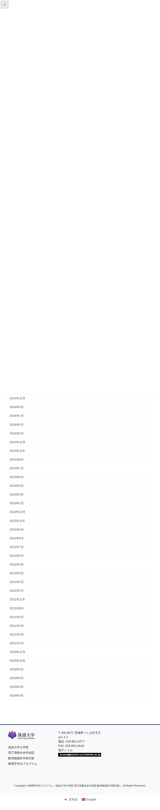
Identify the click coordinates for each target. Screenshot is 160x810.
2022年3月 (17, 573)
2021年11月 (17, 599)
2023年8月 (17, 459)
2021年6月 (17, 617)
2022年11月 (17, 520)
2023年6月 (17, 477)
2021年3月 (17, 634)
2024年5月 (17, 424)
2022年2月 (17, 582)
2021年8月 (17, 608)
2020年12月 (17, 652)
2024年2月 (17, 433)
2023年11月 (17, 450)
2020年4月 (17, 686)
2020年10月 (17, 660)
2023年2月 (17, 503)
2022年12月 (17, 512)
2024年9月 (17, 407)
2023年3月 (17, 494)
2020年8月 (17, 678)
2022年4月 (17, 564)
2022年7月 (17, 547)
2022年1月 (17, 590)
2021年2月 (17, 643)
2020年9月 (17, 669)
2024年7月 (17, 415)
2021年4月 (17, 625)
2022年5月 (17, 555)
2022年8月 (17, 538)
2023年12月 (17, 442)
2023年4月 (17, 485)
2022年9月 (17, 529)
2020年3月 (17, 695)
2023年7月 (17, 468)
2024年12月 (17, 398)
